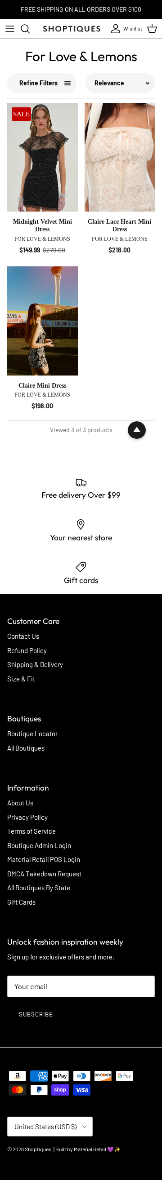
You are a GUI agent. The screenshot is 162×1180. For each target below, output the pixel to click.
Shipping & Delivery (35, 664)
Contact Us (23, 636)
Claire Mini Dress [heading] (42, 385)
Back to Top (137, 430)
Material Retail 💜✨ (97, 1149)
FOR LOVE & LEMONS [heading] (42, 239)
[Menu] (10, 29)
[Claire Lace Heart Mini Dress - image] (120, 157)
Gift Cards (21, 902)
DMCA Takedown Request (44, 874)
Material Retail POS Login (43, 859)
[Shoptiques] (71, 29)
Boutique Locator (32, 733)
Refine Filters (38, 83)
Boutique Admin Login (39, 845)
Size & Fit (21, 679)
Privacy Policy (27, 817)
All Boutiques (26, 748)
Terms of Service (31, 831)
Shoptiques (38, 1149)
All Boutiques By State (38, 888)
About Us (20, 803)
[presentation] (42, 237)
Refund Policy (27, 650)
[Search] (30, 29)
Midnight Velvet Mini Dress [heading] (42, 225)
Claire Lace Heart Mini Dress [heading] (119, 225)
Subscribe (36, 1014)
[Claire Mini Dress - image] (42, 321)
